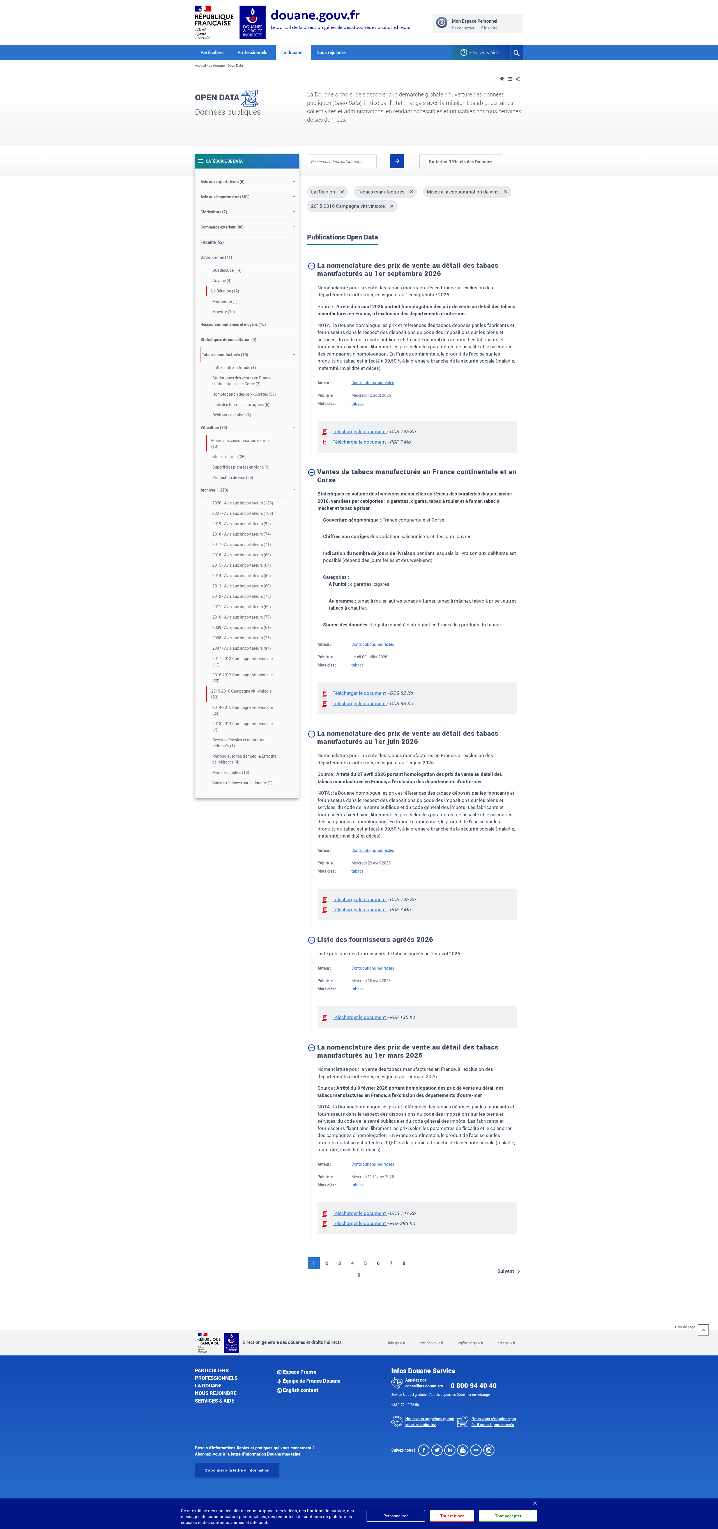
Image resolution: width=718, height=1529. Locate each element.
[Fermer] (535, 1501)
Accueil (200, 65)
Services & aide (214, 1400)
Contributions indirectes (372, 382)
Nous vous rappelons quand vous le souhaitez (429, 1421)
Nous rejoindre (331, 52)
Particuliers (212, 1370)
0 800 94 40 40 (474, 1385)
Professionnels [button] (252, 52)
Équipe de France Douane (311, 1380)
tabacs (357, 403)
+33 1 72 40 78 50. (405, 1404)
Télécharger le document (360, 431)
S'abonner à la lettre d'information (237, 1470)
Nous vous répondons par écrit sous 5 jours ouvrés (493, 1421)
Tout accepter (508, 1516)
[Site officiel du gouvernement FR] (214, 22)
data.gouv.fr (506, 1343)
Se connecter (463, 28)
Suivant (505, 1271)
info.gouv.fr (396, 1343)
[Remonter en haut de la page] (703, 1330)
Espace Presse (299, 1371)
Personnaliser (395, 1516)
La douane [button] (291, 52)
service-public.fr (431, 1343)
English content (300, 1390)
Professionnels (216, 1378)
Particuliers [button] (212, 52)
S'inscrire (489, 28)
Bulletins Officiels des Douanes (461, 161)
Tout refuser (452, 1516)
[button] (502, 78)
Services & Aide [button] (484, 52)
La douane (217, 65)
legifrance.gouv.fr (470, 1343)
